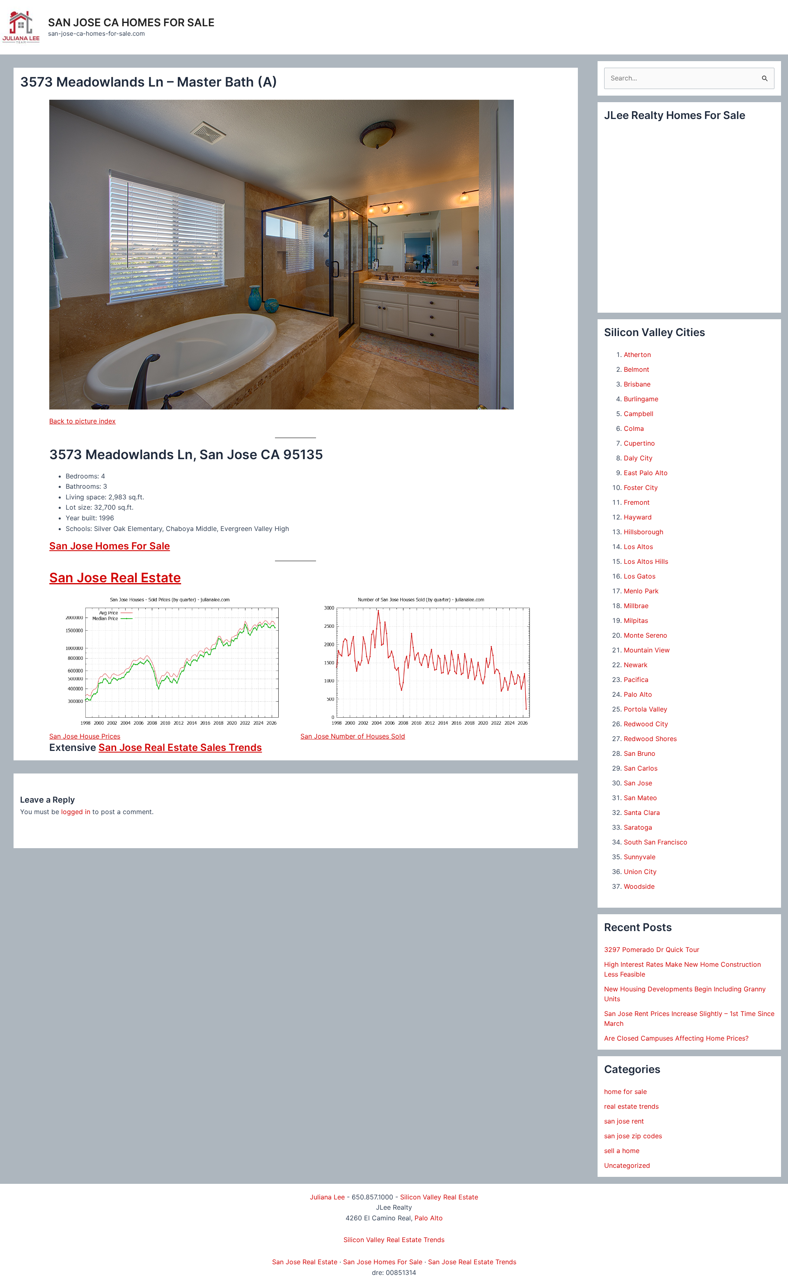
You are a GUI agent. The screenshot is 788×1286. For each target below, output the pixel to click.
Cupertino (639, 443)
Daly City (638, 458)
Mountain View (647, 650)
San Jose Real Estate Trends (472, 1262)
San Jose (638, 783)
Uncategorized (627, 1165)
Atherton (637, 354)
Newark (636, 665)
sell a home (621, 1150)
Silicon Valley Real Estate (439, 1197)
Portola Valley (645, 709)
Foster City (641, 487)
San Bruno (639, 753)
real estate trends (631, 1106)
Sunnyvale (639, 857)
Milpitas (636, 620)
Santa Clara (642, 812)
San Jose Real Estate (115, 578)
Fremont (637, 502)
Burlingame (641, 399)
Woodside (639, 886)
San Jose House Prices (84, 736)
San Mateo (640, 798)
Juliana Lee (327, 1197)
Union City (640, 871)
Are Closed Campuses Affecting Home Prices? (676, 1038)
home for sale (625, 1091)
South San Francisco (655, 842)
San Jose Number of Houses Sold (352, 736)
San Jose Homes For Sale (109, 546)
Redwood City (646, 724)
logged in (75, 812)
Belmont (636, 369)
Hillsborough (643, 532)
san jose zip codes (633, 1136)
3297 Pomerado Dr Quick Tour (651, 949)
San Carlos (640, 768)
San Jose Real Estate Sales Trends (180, 747)
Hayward (638, 517)
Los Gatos (639, 576)
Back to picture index (82, 421)
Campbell (638, 414)
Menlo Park (641, 591)
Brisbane (637, 384)
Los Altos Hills (646, 561)
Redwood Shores (650, 739)
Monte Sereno (645, 635)
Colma (634, 428)
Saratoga (638, 827)
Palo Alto (638, 694)
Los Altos (638, 546)
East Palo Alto (646, 473)
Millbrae (636, 606)
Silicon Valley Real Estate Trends (394, 1240)
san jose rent (624, 1121)
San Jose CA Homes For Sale (131, 22)
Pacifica (636, 679)
